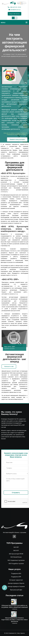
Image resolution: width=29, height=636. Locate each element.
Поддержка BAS (16, 573)
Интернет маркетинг (16, 580)
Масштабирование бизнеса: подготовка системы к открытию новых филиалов (14, 619)
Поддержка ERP (16, 577)
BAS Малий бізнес (16, 557)
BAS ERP (16, 547)
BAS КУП (16, 550)
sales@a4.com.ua (15, 10)
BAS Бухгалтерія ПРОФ (16, 554)
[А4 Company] (14, 3)
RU (13, 18)
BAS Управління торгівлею (16, 560)
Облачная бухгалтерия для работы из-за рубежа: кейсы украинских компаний (14, 606)
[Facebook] (14, 536)
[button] (17, 139)
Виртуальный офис (16, 590)
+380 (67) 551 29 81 (15, 7)
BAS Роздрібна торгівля (16, 563)
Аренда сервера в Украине (16, 586)
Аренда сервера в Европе (16, 583)
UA (16, 18)
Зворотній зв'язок (14, 14)
